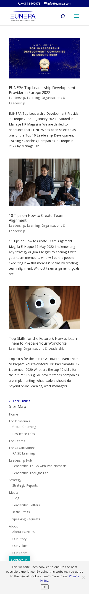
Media (13, 492)
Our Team (19, 553)
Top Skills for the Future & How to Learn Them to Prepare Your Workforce (43, 341)
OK (44, 587)
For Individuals (19, 421)
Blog (15, 498)
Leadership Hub (20, 460)
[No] (83, 577)
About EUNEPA (23, 532)
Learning (33, 97)
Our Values (20, 546)
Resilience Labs (23, 434)
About (13, 526)
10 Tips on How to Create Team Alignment (36, 218)
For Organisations (22, 448)
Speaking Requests (26, 519)
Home (13, 414)
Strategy (15, 480)
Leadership (17, 97)
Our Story (19, 539)
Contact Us (19, 560)
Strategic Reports (25, 485)
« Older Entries (19, 401)
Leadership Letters (26, 505)
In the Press (21, 512)
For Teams (17, 441)
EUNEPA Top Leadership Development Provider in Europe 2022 (42, 90)
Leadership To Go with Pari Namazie (39, 466)
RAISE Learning (23, 453)
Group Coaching (24, 426)
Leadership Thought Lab (30, 473)
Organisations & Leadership (44, 348)
